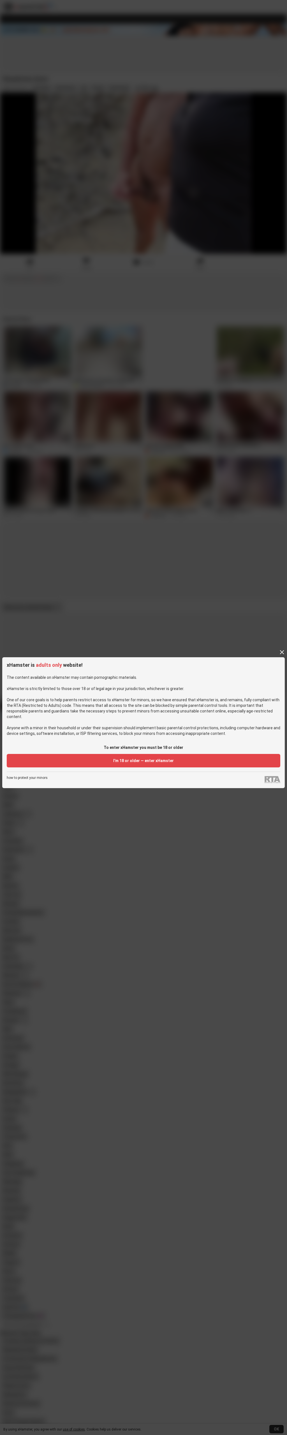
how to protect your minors (27, 778)
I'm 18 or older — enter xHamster (143, 760)
